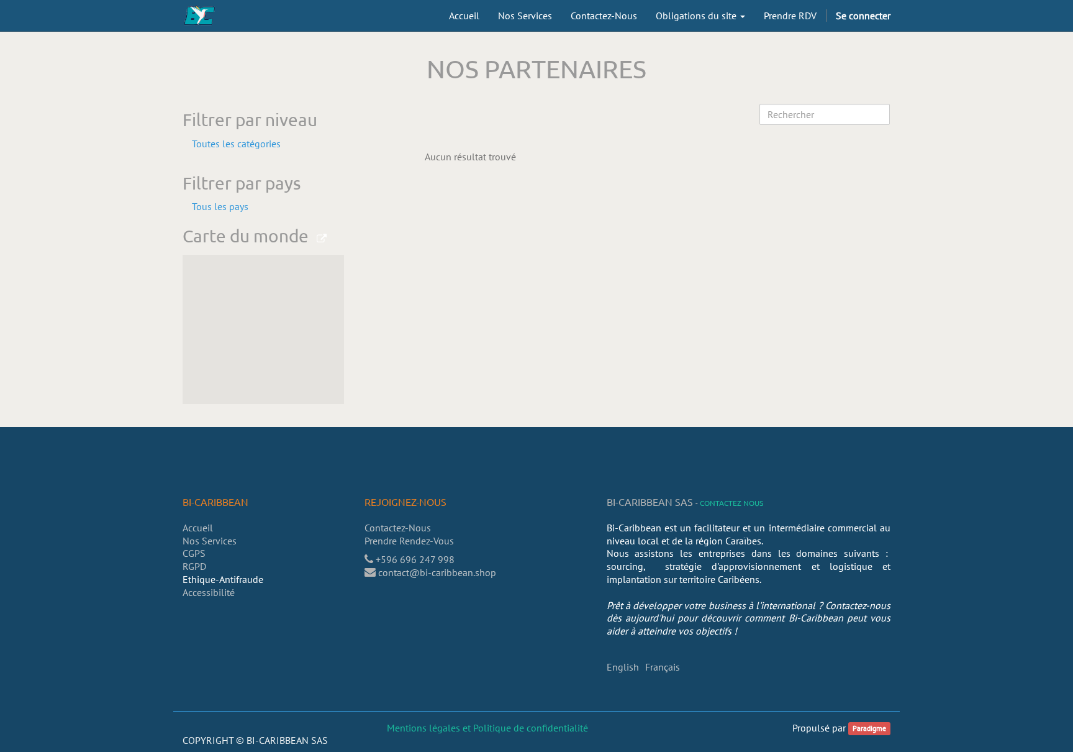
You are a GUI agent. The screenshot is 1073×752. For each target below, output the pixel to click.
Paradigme (869, 728)
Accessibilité (209, 592)
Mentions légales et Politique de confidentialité (487, 728)
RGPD (194, 566)
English (623, 667)
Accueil (198, 527)
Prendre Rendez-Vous (410, 540)
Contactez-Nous (397, 527)
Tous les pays (220, 206)
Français (662, 667)
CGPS (194, 553)
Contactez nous (731, 503)
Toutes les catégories (236, 143)
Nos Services (210, 540)
